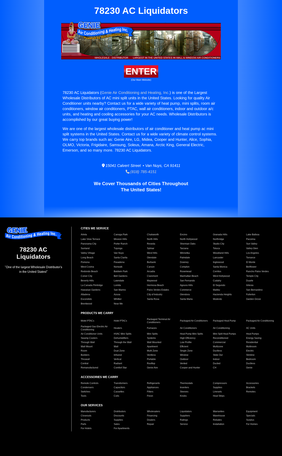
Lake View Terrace (90, 239)
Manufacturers (88, 411)
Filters (150, 391)
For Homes (252, 424)
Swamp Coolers (89, 338)
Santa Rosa (153, 299)
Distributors (120, 411)
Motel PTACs (87, 320)
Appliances (153, 387)
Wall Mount (86, 346)
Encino (183, 234)
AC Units (250, 328)
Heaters (118, 328)
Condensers (87, 387)
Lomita (117, 285)
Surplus (250, 420)
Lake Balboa (252, 234)
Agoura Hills (186, 285)
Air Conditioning (221, 328)
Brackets (250, 387)
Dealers (151, 420)
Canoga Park (121, 234)
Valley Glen (252, 248)
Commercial (219, 342)
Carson (151, 266)
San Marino (120, 290)
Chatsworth (153, 234)
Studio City (218, 243)
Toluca (216, 248)
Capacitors (119, 387)
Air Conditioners (188, 328)
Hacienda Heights (222, 294)
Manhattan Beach (189, 276)
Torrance (250, 257)
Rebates (217, 420)
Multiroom (251, 346)
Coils (116, 396)
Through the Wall (123, 342)
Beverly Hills (87, 280)
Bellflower (251, 266)
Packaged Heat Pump (224, 320)
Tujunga (118, 248)
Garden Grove (253, 299)
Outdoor (184, 359)
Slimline (250, 355)
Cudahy (217, 280)
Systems (151, 338)
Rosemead (185, 271)
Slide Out (218, 355)
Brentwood (86, 303)
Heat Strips (218, 396)
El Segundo (219, 285)
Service (184, 424)
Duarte (249, 280)
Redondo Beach (89, 271)
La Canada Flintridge (92, 285)
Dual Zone (119, 350)
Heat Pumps (252, 333)
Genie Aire (152, 367)
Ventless (151, 355)
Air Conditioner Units (91, 333)
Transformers (121, 383)
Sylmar (150, 248)
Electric (250, 350)
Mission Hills (120, 239)
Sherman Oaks (187, 243)
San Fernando (187, 280)
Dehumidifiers (121, 338)
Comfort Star (120, 367)
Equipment (251, 411)
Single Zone (186, 350)
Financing (152, 415)
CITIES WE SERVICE (95, 228)
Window (184, 355)
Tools (83, 396)
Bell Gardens (120, 276)
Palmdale (185, 257)
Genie (249, 367)
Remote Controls (89, 383)
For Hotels (86, 428)
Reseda (151, 243)
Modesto (217, 299)
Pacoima (250, 239)
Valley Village (88, 253)
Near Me (118, 303)
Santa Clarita (120, 257)
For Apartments (121, 428)
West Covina (87, 266)
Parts (83, 424)
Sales (117, 424)
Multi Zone (152, 350)
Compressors (220, 383)
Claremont (152, 276)
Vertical (117, 359)
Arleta (84, 234)
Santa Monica (220, 266)
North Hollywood (188, 239)
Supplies (217, 387)
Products (85, 420)
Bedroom (251, 359)
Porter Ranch (121, 243)
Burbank (151, 262)
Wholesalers (153, 411)
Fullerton (250, 294)
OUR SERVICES (92, 405)
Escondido (86, 299)
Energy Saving (253, 338)
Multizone (218, 346)
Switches (85, 391)
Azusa (117, 294)
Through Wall (88, 342)
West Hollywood (221, 276)
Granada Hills (220, 234)
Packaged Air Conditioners (194, 320)
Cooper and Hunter (190, 367)
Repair (150, 424)
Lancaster (218, 257)
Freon (150, 396)
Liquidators (186, 411)
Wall (116, 346)
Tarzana (184, 248)
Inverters (184, 387)
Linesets (217, 391)
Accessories (252, 383)
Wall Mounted (154, 342)
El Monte (250, 262)
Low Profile (186, 342)
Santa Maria (186, 299)
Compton (185, 266)
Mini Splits (152, 333)
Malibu (216, 290)
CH (214, 367)
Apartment (152, 346)
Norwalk (118, 266)
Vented (183, 363)
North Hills (152, 239)
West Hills (152, 253)
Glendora (185, 294)
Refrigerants (153, 383)
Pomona (85, 262)
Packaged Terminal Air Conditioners (158, 321)
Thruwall (85, 359)
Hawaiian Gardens (90, 290)
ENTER (141, 71)
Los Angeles (252, 253)
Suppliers (185, 415)
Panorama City (88, 243)
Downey (184, 262)
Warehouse (219, 415)
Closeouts (86, 415)
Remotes (251, 391)
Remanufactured (89, 367)
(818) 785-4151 (143, 172)
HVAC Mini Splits (122, 333)
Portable (151, 359)
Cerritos (217, 271)
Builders (85, 355)
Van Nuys (119, 253)
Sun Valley (251, 243)
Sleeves (184, 391)
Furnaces (152, 328)
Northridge (218, 239)
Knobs (183, 396)
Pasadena (119, 262)
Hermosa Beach (155, 285)
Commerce (185, 290)
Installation (218, 424)
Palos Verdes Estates (158, 290)
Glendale (152, 257)
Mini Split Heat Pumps (224, 333)
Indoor (216, 359)
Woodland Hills (221, 253)
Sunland (85, 248)
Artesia (249, 285)
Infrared (118, 355)
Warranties (218, 411)
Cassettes (119, 391)
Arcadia (151, 271)
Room (84, 350)
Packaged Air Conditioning (260, 320)
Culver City (86, 276)
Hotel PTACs (120, 320)
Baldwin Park (121, 271)
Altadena (85, 294)
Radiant (118, 363)
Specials (250, 415)
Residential (252, 342)
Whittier (118, 299)
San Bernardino (254, 290)
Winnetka (185, 253)
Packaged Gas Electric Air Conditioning (94, 328)
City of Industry (154, 294)
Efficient (184, 346)
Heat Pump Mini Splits (191, 333)
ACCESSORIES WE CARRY (99, 377)
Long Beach (87, 257)
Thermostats (186, 383)
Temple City (252, 276)
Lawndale (119, 280)
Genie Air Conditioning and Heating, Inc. (135, 92)
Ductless (217, 350)
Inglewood (218, 262)
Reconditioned (220, 338)
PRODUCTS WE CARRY (97, 313)
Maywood (152, 280)
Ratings (184, 420)
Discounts (119, 415)
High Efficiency (187, 338)
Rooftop (151, 363)
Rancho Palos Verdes (257, 271)
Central (84, 363)
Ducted (216, 363)
